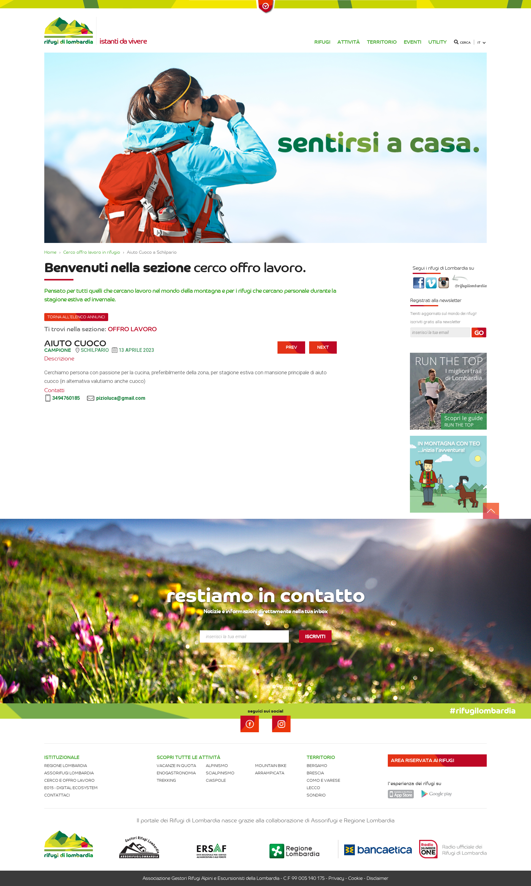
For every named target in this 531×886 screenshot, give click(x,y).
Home (50, 252)
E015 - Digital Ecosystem (71, 787)
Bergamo (317, 765)
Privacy (336, 878)
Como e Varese (323, 780)
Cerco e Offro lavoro (69, 780)
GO (479, 332)
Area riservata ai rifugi (422, 760)
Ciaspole (216, 780)
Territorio (382, 42)
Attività (348, 42)
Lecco (313, 787)
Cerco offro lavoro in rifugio (91, 252)
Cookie (355, 878)
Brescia (315, 773)
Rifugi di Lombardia (70, 31)
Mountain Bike (270, 765)
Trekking (166, 780)
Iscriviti (315, 636)
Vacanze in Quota (176, 765)
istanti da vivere (123, 41)
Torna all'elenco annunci (76, 317)
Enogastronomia (176, 773)
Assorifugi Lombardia (69, 773)
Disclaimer (377, 878)
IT (479, 43)
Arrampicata (269, 773)
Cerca (465, 43)
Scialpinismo (220, 773)
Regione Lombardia (65, 765)
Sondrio (316, 795)
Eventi (412, 42)
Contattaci (57, 795)
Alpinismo (217, 765)
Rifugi (322, 42)
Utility (437, 42)
